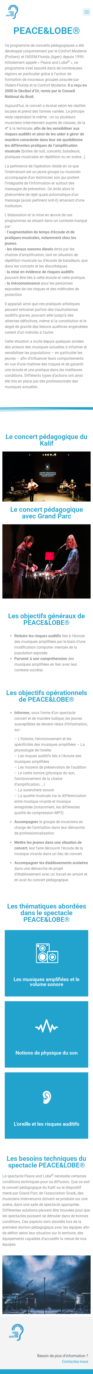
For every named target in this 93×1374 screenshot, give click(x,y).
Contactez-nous (75, 1361)
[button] (87, 12)
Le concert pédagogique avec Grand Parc (46, 513)
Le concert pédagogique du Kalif (46, 440)
